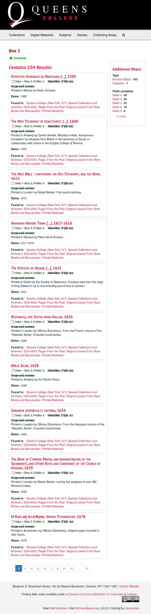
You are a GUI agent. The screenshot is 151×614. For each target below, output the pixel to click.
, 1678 (48, 516)
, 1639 (55, 463)
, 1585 (43, 76)
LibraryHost (132, 608)
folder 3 (117, 103)
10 (71, 568)
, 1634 (38, 410)
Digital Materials (42, 35)
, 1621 (36, 268)
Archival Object (122, 79)
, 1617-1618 (41, 223)
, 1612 (56, 176)
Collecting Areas (104, 35)
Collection (118, 83)
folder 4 (117, 95)
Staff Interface (58, 608)
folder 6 (117, 111)
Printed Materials (53, 111)
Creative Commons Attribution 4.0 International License (102, 594)
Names (82, 35)
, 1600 (44, 121)
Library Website (129, 586)
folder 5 (117, 107)
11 (86, 568)
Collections (17, 35)
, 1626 (42, 316)
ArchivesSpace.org (87, 608)
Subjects (65, 35)
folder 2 (117, 99)
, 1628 (25, 365)
